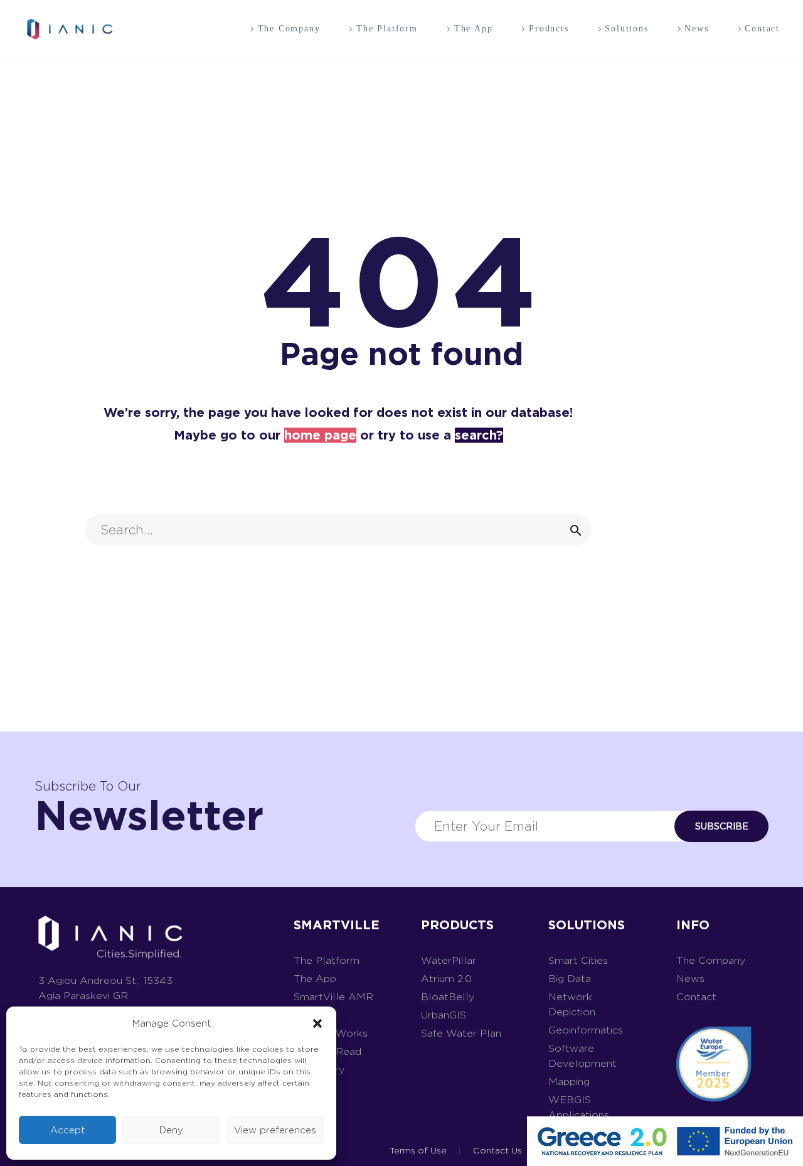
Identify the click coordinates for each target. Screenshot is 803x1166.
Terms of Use (418, 1150)
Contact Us (497, 1150)
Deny (171, 1130)
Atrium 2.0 (446, 979)
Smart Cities (578, 960)
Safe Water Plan (461, 1033)
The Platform (387, 28)
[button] (317, 1023)
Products (548, 28)
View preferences (275, 1130)
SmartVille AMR (333, 997)
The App (473, 28)
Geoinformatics (585, 1030)
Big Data (569, 979)
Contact (762, 28)
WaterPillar (448, 960)
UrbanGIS (443, 1015)
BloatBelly (447, 997)
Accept (67, 1130)
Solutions (626, 28)
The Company (289, 28)
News (696, 28)
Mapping (569, 1082)
